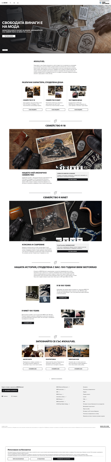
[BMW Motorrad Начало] (104, 3)
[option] (59, 167)
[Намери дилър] (14, 2)
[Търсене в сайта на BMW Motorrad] (10, 2)
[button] (4, 3)
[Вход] (18, 2)
